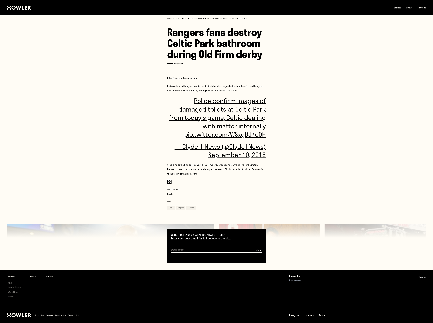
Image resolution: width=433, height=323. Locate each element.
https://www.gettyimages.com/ (182, 78)
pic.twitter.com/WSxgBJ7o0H (225, 134)
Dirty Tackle (181, 18)
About (409, 7)
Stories (397, 7)
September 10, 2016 (237, 155)
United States (14, 287)
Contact (421, 7)
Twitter (322, 315)
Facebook (309, 315)
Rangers (180, 207)
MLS (10, 283)
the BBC (184, 164)
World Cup (13, 292)
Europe (11, 296)
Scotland (191, 207)
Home (169, 18)
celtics (171, 207)
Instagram (294, 315)
